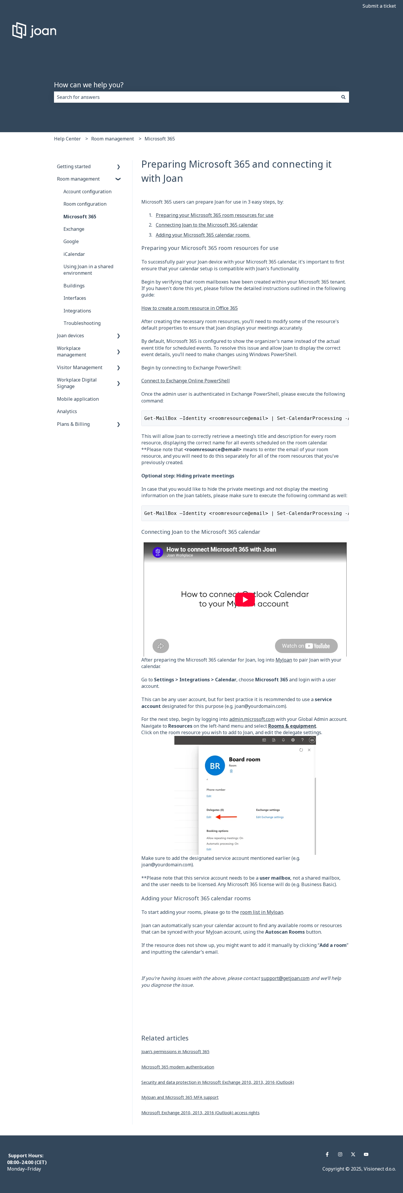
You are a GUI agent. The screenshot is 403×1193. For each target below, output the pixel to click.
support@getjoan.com (285, 978)
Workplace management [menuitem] (71, 351)
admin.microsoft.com (252, 719)
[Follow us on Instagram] (340, 1154)
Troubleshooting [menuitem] (82, 323)
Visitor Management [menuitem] (79, 367)
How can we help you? (89, 84)
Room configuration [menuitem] (85, 204)
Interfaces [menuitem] (74, 298)
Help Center (67, 138)
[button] (118, 167)
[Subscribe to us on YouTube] (366, 1154)
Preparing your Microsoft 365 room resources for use (214, 215)
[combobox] (196, 97)
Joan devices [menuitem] (70, 335)
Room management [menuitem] (78, 179)
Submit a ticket (379, 6)
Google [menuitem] (71, 241)
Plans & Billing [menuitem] (73, 424)
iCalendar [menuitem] (74, 254)
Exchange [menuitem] (73, 229)
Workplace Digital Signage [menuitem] (77, 383)
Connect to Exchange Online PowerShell (185, 380)
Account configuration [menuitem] (87, 191)
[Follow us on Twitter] (353, 1154)
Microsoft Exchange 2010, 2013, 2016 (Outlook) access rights (200, 1112)
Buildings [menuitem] (74, 285)
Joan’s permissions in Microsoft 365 (175, 1051)
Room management (112, 138)
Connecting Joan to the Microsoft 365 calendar (207, 225)
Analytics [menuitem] (67, 411)
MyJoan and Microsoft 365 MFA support (180, 1097)
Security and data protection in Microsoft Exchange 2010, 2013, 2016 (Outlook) (217, 1082)
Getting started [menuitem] (74, 166)
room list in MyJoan (261, 912)
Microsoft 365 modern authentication (177, 1067)
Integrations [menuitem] (77, 310)
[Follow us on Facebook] (327, 1154)
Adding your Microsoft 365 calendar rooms (203, 235)
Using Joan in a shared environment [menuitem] (88, 269)
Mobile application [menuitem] (78, 399)
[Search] (343, 97)
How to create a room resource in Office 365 (189, 308)
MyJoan (284, 660)
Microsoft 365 (160, 138)
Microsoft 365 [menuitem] (79, 216)
